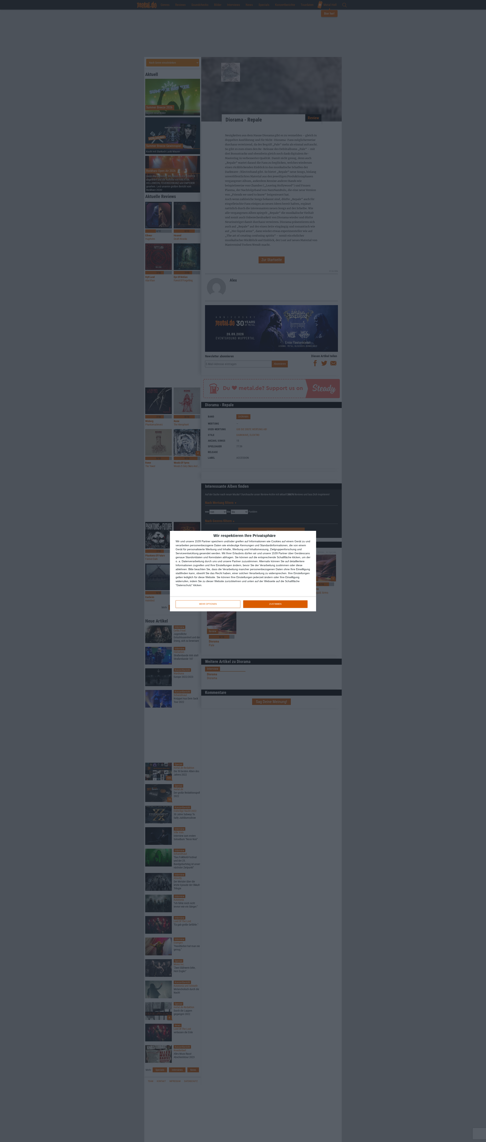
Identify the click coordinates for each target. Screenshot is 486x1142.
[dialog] (243, 571)
